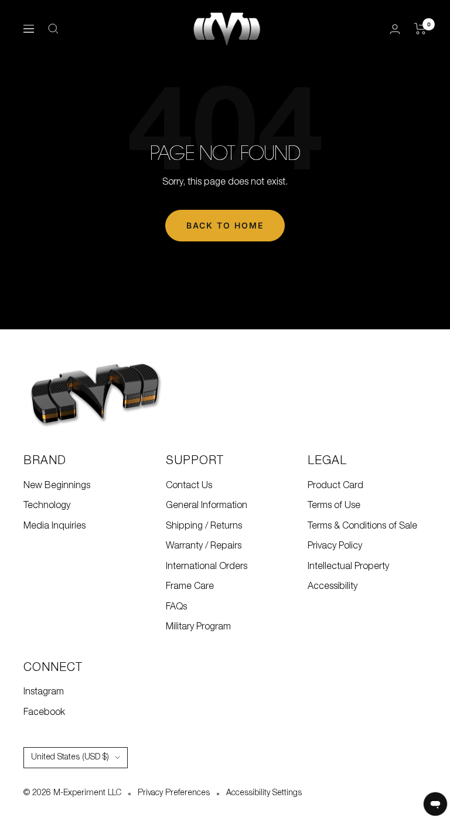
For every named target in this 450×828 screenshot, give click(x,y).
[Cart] (420, 29)
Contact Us (189, 486)
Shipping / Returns (204, 526)
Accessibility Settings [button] (264, 793)
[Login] (395, 29)
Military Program (198, 627)
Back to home (225, 225)
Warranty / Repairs (203, 546)
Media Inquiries (54, 526)
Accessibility (332, 586)
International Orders (206, 567)
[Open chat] (435, 804)
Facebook (44, 712)
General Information (206, 506)
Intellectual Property (348, 567)
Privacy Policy (335, 546)
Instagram (43, 692)
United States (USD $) (70, 757)
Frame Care (190, 586)
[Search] (53, 28)
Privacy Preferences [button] (174, 793)
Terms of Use (334, 506)
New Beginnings (56, 486)
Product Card (335, 486)
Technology (46, 506)
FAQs (176, 607)
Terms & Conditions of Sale (362, 526)
